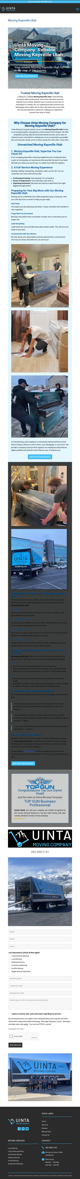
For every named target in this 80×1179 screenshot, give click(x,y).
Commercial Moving (19, 965)
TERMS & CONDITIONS (65, 1175)
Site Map (54, 1175)
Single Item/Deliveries (15, 1164)
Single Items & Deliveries (21, 971)
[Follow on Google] (23, 1128)
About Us (45, 1125)
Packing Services (18, 962)
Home (44, 1121)
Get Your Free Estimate (26, 76)
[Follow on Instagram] (27, 1128)
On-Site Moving (17, 968)
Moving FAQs (46, 1132)
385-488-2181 (40, 852)
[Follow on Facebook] (19, 1128)
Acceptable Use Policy (16, 1029)
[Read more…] (19, 818)
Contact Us (45, 1135)
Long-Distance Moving (20, 956)
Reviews (44, 1128)
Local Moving (16, 959)
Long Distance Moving (16, 1151)
